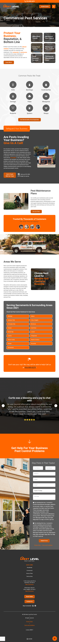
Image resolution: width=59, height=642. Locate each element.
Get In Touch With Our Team (10, 175)
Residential (29, 567)
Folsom (10, 328)
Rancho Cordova (35, 339)
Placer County (11, 339)
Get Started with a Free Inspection (29, 119)
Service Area (30, 576)
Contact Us (29, 601)
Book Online (29, 596)
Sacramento (11, 347)
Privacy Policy (37, 545)
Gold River (33, 328)
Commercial (29, 570)
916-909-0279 (30, 367)
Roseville (33, 343)
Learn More (9, 62)
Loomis (10, 335)
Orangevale (34, 335)
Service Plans (29, 573)
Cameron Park (11, 320)
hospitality (13, 157)
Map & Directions (29, 584)
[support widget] (54, 638)
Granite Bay (10, 332)
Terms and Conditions (47, 545)
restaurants (16, 52)
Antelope (10, 316)
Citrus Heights (34, 320)
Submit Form (44, 540)
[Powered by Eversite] (29, 639)
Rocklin (9, 343)
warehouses (23, 52)
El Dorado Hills (11, 324)
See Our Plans (36, 211)
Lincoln (33, 332)
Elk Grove (33, 324)
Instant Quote (45, 6)
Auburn (33, 316)
